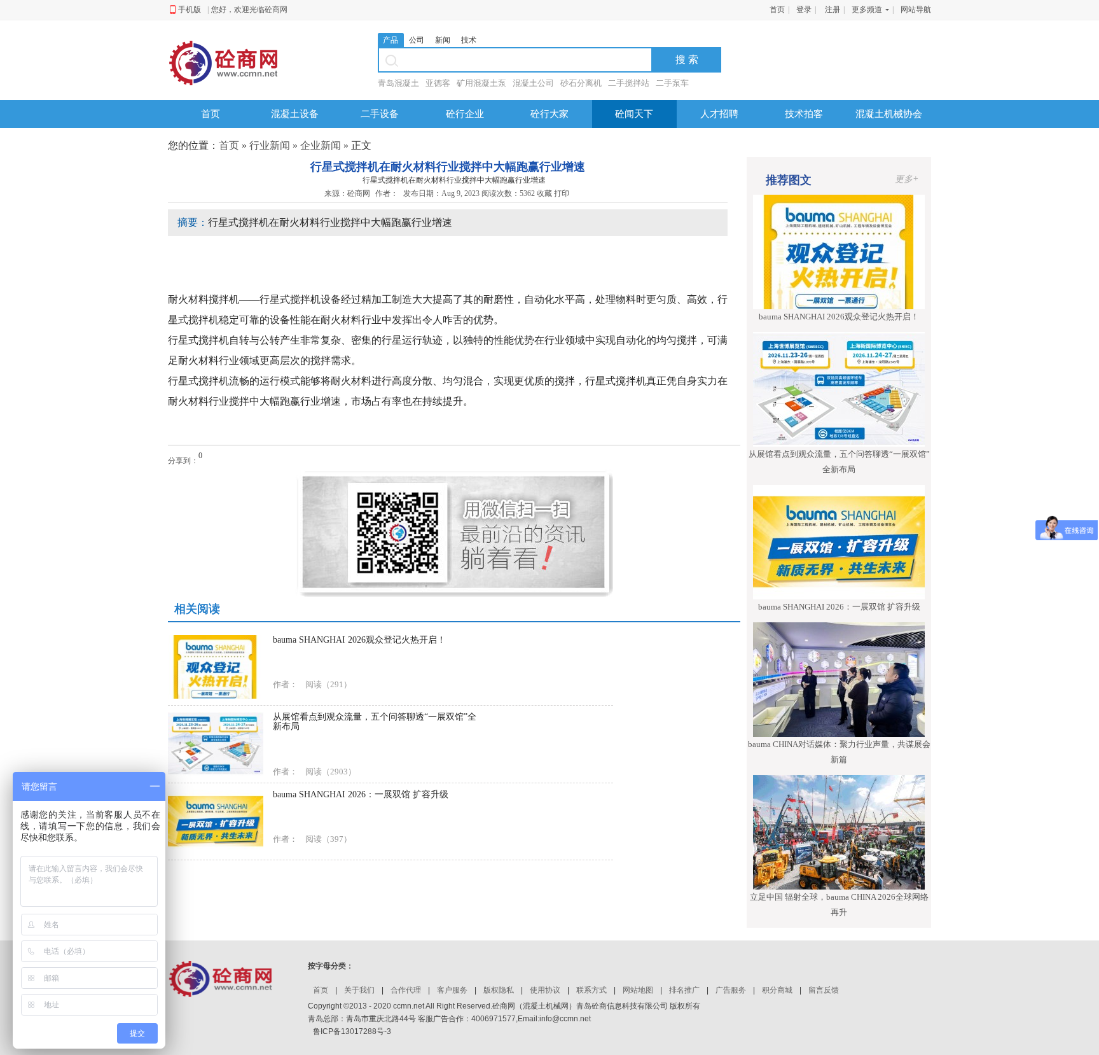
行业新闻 (269, 145)
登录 (804, 9)
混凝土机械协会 (888, 113)
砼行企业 (465, 113)
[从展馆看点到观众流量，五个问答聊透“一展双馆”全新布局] (839, 388)
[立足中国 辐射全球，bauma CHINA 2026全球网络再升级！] (839, 831)
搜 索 (686, 59)
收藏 (544, 193)
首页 (777, 9)
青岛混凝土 (398, 83)
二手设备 (380, 113)
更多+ (906, 179)
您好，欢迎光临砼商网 (249, 9)
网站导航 (916, 9)
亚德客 (437, 83)
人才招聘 (719, 113)
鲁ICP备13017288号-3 (352, 1031)
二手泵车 (672, 83)
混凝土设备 (295, 113)
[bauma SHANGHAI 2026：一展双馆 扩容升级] (839, 541)
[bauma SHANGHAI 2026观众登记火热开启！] (839, 251)
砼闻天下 (634, 113)
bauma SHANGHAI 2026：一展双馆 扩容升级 (839, 606)
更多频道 (867, 9)
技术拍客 (804, 113)
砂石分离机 (581, 83)
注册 (832, 9)
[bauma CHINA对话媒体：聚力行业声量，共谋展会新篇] (839, 678)
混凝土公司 (533, 83)
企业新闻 (320, 145)
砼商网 (358, 193)
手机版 (192, 9)
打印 (562, 193)
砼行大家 (549, 113)
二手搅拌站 (628, 83)
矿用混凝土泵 (481, 83)
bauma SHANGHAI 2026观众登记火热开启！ (839, 316)
